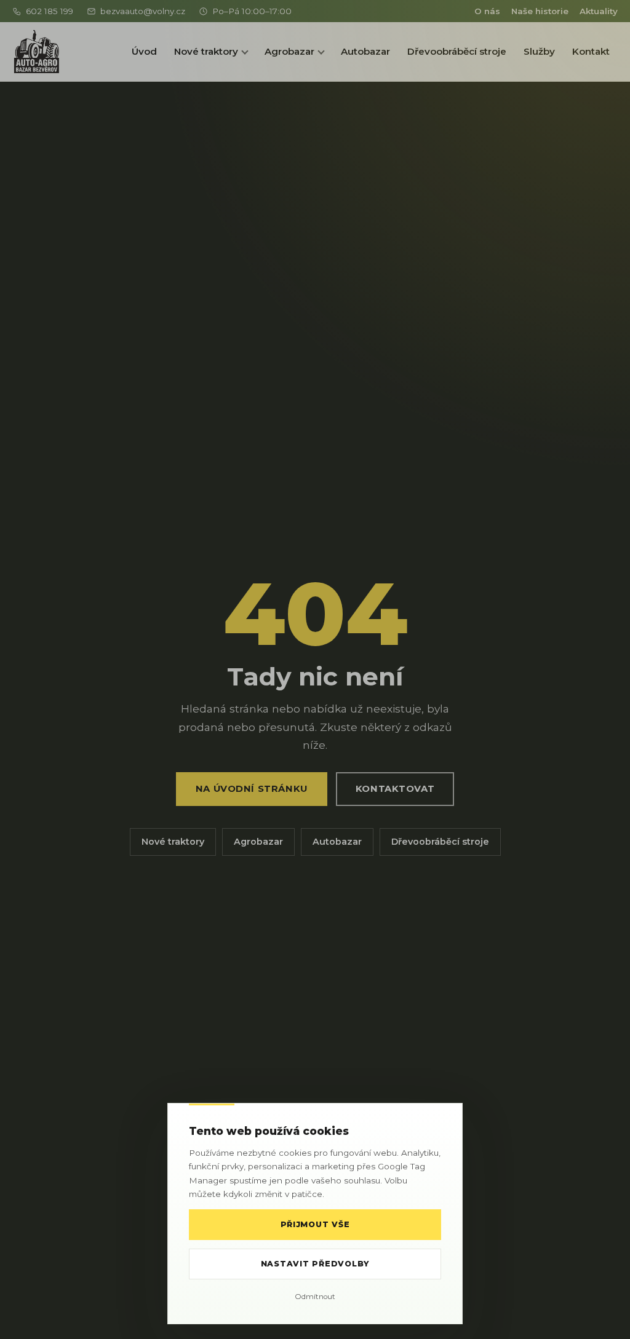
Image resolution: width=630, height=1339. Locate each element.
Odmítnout (315, 1296)
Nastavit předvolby (315, 1263)
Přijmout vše (315, 1224)
